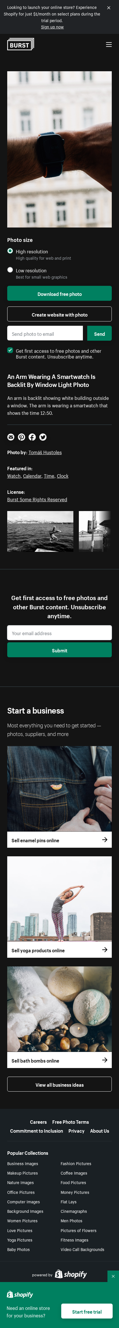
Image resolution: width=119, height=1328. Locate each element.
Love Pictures (19, 1230)
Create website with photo (60, 314)
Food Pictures (73, 1182)
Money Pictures (75, 1192)
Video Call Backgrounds (82, 1249)
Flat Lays (69, 1201)
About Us (99, 1130)
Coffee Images (74, 1172)
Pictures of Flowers (78, 1230)
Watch (14, 475)
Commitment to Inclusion (36, 1130)
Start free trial (87, 1311)
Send (99, 333)
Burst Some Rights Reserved (37, 498)
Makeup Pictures (22, 1172)
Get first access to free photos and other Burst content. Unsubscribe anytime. (58, 353)
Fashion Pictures (76, 1163)
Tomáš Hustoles (45, 451)
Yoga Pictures (19, 1239)
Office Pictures (21, 1192)
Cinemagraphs (74, 1211)
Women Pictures (22, 1220)
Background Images (25, 1211)
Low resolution (31, 270)
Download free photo (60, 293)
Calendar (32, 475)
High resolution (32, 251)
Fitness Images (74, 1239)
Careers (38, 1121)
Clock (62, 475)
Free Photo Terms (70, 1121)
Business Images (22, 1163)
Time (49, 475)
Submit (59, 650)
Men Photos (71, 1220)
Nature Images (20, 1182)
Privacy (76, 1130)
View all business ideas (60, 1084)
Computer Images (23, 1201)
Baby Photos (18, 1249)
